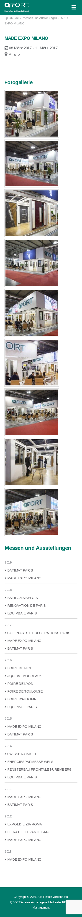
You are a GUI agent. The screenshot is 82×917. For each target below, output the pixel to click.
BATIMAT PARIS (20, 570)
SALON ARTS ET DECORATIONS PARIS (38, 633)
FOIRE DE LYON (20, 683)
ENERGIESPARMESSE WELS (30, 762)
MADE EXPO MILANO (24, 578)
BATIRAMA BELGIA (22, 598)
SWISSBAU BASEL (22, 754)
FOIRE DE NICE (19, 668)
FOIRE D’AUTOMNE (22, 699)
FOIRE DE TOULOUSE (25, 691)
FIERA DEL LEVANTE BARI (28, 832)
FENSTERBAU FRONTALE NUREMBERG (39, 769)
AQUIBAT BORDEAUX (24, 676)
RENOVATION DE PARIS (26, 605)
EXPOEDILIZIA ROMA (24, 824)
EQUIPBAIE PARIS (22, 613)
